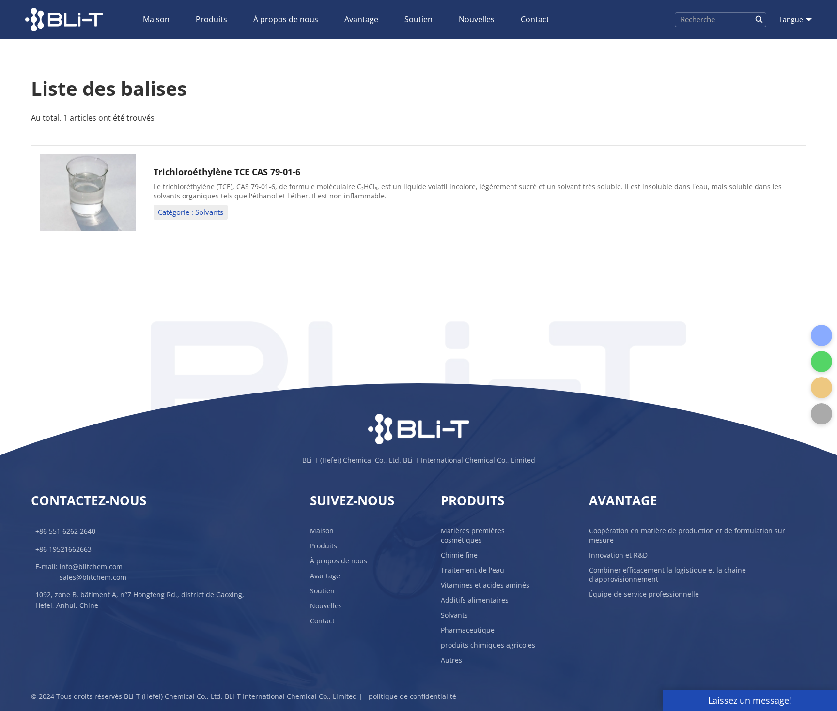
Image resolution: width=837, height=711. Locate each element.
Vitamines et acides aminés (485, 585)
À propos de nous (285, 19)
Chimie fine (459, 555)
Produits (211, 19)
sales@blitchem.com (93, 577)
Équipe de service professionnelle (644, 594)
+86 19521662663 (63, 549)
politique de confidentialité (412, 696)
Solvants (454, 615)
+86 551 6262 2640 (65, 531)
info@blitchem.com (91, 566)
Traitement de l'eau (472, 570)
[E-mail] (821, 387)
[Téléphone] (821, 335)
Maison (156, 19)
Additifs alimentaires (475, 600)
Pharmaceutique (468, 630)
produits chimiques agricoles (488, 645)
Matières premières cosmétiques (473, 535)
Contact (535, 19)
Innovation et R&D (618, 555)
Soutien (418, 19)
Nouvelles (477, 19)
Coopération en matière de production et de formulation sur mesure (687, 535)
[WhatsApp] (821, 361)
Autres (451, 660)
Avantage (361, 19)
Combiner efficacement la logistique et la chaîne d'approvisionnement (667, 574)
